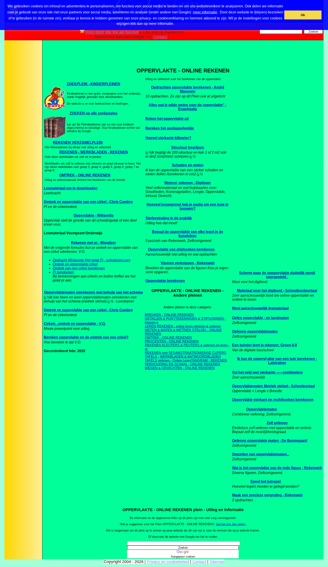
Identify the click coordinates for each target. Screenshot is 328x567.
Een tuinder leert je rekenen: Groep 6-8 (264, 345)
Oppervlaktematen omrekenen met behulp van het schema (93, 292)
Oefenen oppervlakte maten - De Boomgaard (269, 440)
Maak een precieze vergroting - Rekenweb (267, 495)
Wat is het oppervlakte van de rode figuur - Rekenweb (277, 468)
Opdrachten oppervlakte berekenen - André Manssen (187, 89)
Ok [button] (303, 15)
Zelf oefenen (277, 423)
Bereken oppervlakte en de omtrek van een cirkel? (86, 337)
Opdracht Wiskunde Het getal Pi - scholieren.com (91, 260)
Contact (160, 37)
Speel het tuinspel (265, 481)
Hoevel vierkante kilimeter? (168, 138)
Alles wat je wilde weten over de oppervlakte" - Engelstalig (187, 107)
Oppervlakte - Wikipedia (94, 215)
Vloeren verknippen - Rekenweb (188, 263)
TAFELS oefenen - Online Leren (168, 360)
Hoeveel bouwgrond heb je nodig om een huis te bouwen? (187, 206)
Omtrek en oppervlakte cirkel (75, 264)
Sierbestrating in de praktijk (168, 218)
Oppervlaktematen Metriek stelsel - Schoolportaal (273, 386)
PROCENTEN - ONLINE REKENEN (172, 341)
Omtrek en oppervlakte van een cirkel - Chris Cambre (88, 202)
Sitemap (217, 561)
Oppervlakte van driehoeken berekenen (181, 249)
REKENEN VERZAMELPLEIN (78, 142)
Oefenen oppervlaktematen (255, 331)
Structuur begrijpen (187, 147)
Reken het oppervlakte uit (167, 119)
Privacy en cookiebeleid (168, 561)
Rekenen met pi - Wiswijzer (93, 243)
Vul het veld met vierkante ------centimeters (267, 372)
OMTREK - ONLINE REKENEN (84, 175)
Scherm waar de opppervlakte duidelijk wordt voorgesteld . (277, 275)
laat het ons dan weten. (231, 524)
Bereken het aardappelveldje (169, 128)
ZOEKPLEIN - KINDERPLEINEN (93, 84)
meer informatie (205, 12)
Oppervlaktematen (261, 409)
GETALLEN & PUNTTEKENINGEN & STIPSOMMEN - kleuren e (185, 320)
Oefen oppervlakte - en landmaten (260, 318)
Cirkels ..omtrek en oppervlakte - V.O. (75, 324)
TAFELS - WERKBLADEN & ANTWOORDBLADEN (183, 356)
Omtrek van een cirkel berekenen (79, 268)
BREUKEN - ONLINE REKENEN (169, 315)
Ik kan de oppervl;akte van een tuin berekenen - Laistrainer (277, 361)
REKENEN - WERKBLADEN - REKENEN (93, 152)
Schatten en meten (187, 165)
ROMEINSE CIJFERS (209, 353)
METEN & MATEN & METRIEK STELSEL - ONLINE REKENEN (183, 332)
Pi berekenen (63, 272)
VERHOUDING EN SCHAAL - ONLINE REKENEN (182, 364)
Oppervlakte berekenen (165, 281)
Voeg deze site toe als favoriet (112, 32)
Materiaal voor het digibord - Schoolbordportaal (277, 290)
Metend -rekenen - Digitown (187, 183)
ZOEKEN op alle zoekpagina (93, 113)
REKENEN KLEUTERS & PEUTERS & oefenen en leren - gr (187, 347)
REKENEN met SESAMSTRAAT (169, 353)
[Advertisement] (23, 111)
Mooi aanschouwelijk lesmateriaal (260, 308)
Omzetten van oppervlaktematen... (260, 454)
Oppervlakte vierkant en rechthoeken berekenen (272, 400)
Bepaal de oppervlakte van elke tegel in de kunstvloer (187, 234)
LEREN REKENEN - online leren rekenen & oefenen (183, 326)
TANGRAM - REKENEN (209, 360)
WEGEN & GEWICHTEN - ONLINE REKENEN (180, 368)
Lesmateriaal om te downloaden (71, 188)
